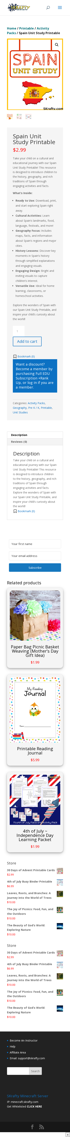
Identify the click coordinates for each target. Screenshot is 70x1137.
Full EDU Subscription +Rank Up (33, 378)
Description (19, 435)
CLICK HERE (34, 1106)
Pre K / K (33, 408)
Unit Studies (20, 412)
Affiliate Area (18, 1052)
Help (12, 1046)
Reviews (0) (19, 441)
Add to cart (27, 341)
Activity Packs (36, 403)
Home (11, 28)
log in (32, 382)
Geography (20, 408)
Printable (26, 28)
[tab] (35, 435)
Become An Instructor (24, 1040)
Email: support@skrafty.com (27, 1058)
